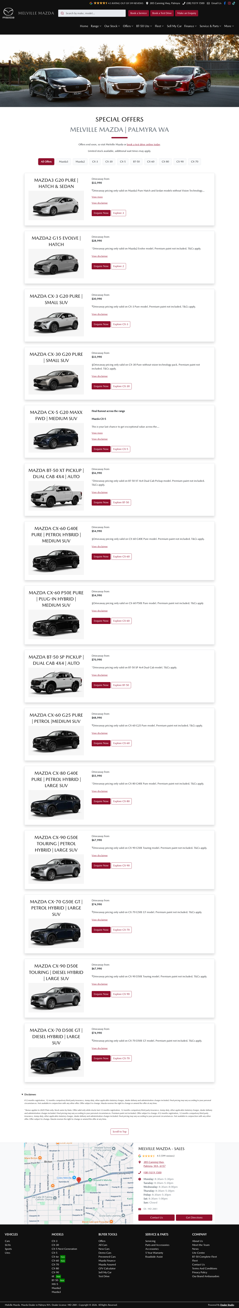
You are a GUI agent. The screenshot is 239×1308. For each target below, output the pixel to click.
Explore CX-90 (121, 865)
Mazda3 (56, 1291)
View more (97, 197)
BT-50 (55, 1280)
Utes (7, 1252)
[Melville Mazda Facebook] (225, 3)
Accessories (152, 1248)
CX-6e (55, 1256)
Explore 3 (118, 213)
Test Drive (104, 1276)
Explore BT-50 (121, 502)
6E (53, 1276)
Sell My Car (174, 26)
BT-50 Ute (142, 26)
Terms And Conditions (204, 1268)
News (195, 1248)
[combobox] (92, 13)
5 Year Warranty (154, 1252)
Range (95, 26)
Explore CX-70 (121, 929)
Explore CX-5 (120, 449)
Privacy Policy (199, 1272)
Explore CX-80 (121, 801)
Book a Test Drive (162, 13)
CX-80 (55, 1268)
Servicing (150, 1241)
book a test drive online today (143, 144)
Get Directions (194, 1217)
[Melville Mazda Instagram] (230, 3)
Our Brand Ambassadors (205, 1276)
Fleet (158, 26)
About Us (197, 1241)
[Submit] (62, 13)
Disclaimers (30, 1094)
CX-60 (55, 1260)
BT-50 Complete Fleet (204, 1256)
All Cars (103, 1244)
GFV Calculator (107, 1268)
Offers (127, 26)
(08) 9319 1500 (195, 3)
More (227, 26)
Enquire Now (101, 213)
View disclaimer (100, 203)
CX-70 (55, 1264)
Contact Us (156, 1217)
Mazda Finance (107, 1260)
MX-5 (55, 1284)
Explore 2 (118, 266)
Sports (8, 1248)
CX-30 (55, 1244)
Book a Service (138, 13)
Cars (7, 1241)
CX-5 (54, 1252)
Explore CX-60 (121, 556)
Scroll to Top (119, 1131)
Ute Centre (198, 1252)
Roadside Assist (154, 1256)
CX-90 (55, 1272)
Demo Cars (105, 1252)
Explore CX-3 (120, 324)
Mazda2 (56, 1288)
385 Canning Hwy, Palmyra (165, 3)
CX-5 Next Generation (64, 1248)
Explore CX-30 (121, 386)
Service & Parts (209, 26)
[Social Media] (234, 3)
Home (84, 26)
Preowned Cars (107, 1256)
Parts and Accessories (157, 1244)
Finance (189, 26)
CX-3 (54, 1241)
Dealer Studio (227, 1305)
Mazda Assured (107, 1264)
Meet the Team (201, 1244)
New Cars (104, 1248)
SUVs (8, 1244)
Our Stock (110, 26)
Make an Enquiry (186, 13)
